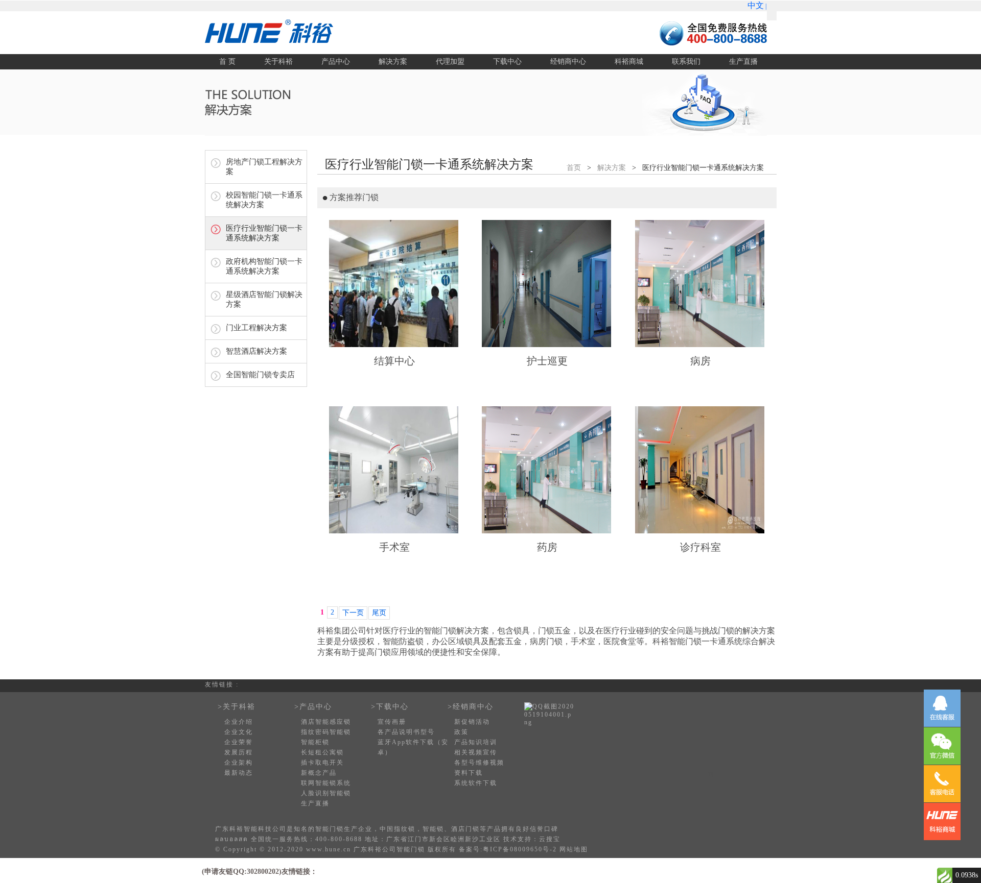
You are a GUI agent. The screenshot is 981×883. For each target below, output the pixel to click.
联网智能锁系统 (326, 783)
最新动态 (238, 772)
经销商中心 (568, 61)
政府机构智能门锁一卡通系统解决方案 (264, 266)
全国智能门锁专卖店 (260, 375)
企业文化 (238, 731)
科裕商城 (629, 61)
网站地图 (573, 849)
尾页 (379, 613)
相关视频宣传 (475, 752)
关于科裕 (278, 61)
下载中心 (507, 61)
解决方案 (393, 61)
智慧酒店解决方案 (256, 351)
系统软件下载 (475, 783)
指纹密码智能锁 (326, 731)
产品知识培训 (475, 742)
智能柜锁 (315, 742)
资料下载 (468, 772)
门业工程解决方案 (256, 328)
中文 (756, 5)
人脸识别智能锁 (326, 793)
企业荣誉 (238, 742)
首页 (574, 167)
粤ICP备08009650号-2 (520, 849)
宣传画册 (392, 721)
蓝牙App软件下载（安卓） (413, 747)
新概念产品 (319, 772)
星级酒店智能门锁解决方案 (264, 299)
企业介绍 (238, 721)
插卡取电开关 (322, 762)
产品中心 (335, 61)
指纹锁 (404, 828)
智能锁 (433, 828)
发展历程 (238, 752)
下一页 (353, 613)
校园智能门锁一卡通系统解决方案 (264, 200)
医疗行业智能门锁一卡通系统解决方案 (264, 233)
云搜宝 (549, 839)
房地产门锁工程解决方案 (264, 167)
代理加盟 (450, 61)
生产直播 (743, 61)
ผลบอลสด (231, 839)
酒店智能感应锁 (326, 721)
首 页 (227, 61)
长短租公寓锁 (322, 752)
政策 (461, 731)
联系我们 (686, 61)
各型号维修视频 (479, 762)
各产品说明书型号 (406, 731)
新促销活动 (472, 721)
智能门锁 (329, 828)
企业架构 (238, 762)
